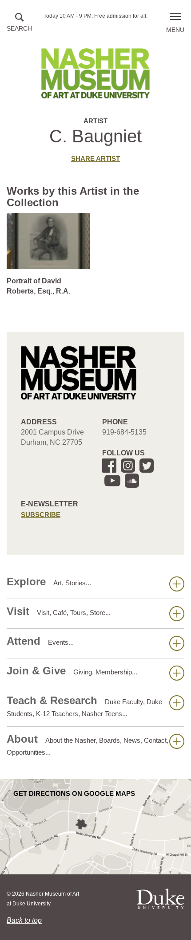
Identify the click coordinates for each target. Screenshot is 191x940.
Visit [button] (59, 611)
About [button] (87, 744)
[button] (19, 23)
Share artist (95, 158)
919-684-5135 (124, 432)
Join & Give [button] (72, 671)
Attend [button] (40, 641)
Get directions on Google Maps (74, 793)
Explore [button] (49, 582)
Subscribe (40, 514)
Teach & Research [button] (84, 705)
